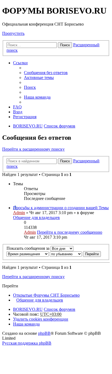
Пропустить (13, 33)
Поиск (65, 45)
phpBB (44, 333)
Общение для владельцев (36, 217)
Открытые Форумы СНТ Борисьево (46, 295)
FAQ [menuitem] (17, 107)
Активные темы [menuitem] (39, 77)
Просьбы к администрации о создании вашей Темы (61, 207)
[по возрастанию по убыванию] (66, 253)
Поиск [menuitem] (30, 87)
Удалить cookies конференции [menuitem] (40, 319)
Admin (19, 212)
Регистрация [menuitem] (24, 116)
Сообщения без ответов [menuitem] (46, 72)
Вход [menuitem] (17, 112)
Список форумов (59, 309)
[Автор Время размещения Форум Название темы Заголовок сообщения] (28, 253)
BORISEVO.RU (28, 309)
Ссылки (20, 62)
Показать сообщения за (29, 248)
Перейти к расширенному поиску (33, 149)
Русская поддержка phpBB (26, 343)
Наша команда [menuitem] (37, 97)
